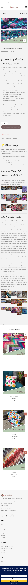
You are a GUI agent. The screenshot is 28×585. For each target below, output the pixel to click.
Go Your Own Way (14, 436)
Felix (14, 360)
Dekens (8, 324)
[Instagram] (6, 515)
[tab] (14, 134)
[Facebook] (13, 515)
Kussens (16, 396)
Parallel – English (13, 474)
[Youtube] (10, 515)
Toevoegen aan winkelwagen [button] (25, 334)
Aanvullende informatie (9, 138)
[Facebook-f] (2, 515)
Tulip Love (14, 398)
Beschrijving (6, 134)
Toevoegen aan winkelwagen (11, 127)
